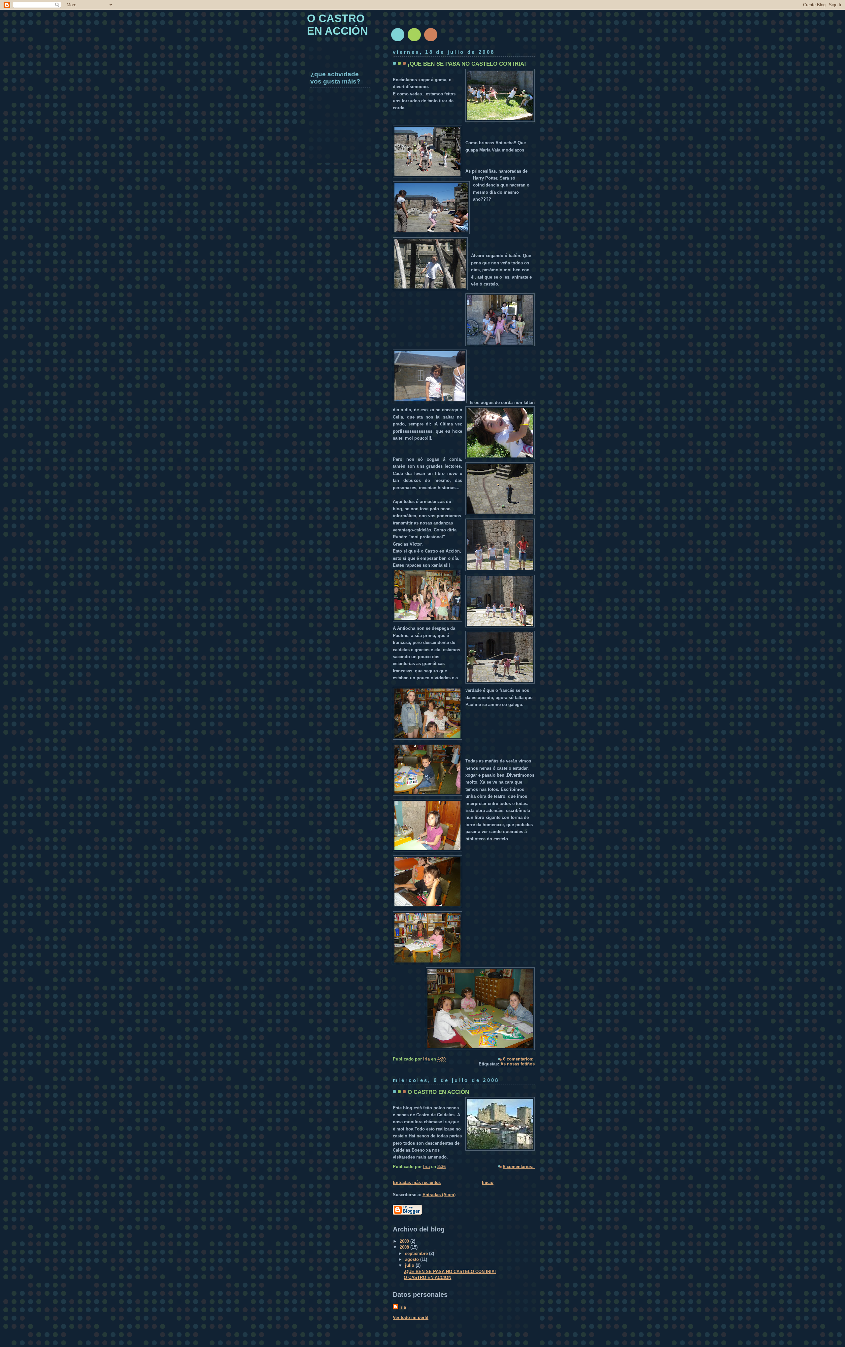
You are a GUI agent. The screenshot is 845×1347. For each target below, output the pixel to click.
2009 (405, 1241)
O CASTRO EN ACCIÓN (438, 1092)
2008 (405, 1247)
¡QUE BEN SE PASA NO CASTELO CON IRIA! (467, 63)
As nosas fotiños (517, 1063)
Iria (402, 1307)
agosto (412, 1259)
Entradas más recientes (417, 1182)
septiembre (417, 1253)
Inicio (487, 1182)
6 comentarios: (519, 1059)
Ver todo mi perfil (410, 1317)
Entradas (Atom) (439, 1194)
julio (410, 1265)
